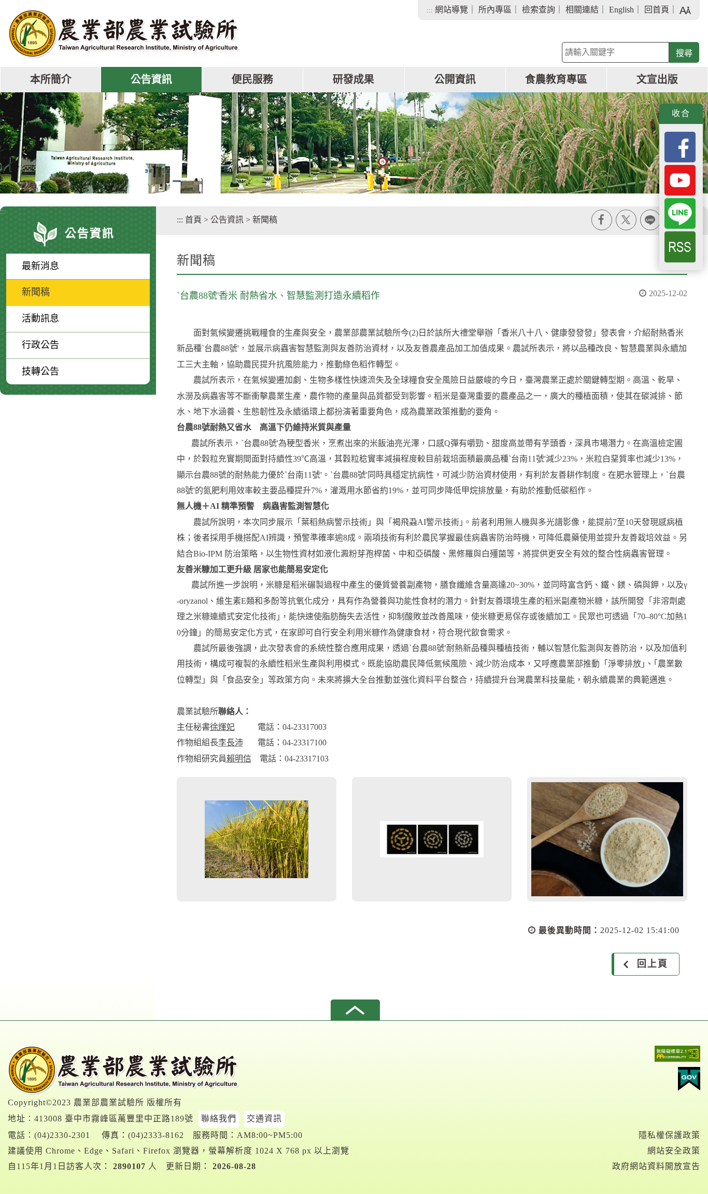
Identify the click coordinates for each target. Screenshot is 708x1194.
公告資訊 (151, 79)
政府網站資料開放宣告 (656, 1166)
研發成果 (353, 79)
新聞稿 (36, 292)
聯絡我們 (218, 1118)
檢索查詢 (538, 9)
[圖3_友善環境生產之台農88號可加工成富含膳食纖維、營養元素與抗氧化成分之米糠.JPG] (607, 839)
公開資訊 (455, 79)
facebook (601, 220)
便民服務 (252, 79)
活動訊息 (40, 318)
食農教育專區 (556, 79)
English (621, 9)
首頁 (193, 219)
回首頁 (656, 9)
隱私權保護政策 (669, 1135)
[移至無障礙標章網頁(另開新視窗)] (656, 1056)
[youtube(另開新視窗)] (680, 179)
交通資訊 (264, 1118)
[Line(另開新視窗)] (680, 212)
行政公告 (40, 345)
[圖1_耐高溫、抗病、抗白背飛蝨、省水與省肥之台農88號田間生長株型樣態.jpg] (256, 839)
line (650, 220)
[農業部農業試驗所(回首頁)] (123, 34)
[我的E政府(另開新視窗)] (656, 1081)
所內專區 (495, 9)
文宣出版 (657, 79)
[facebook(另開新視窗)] (680, 146)
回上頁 (652, 964)
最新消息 (40, 266)
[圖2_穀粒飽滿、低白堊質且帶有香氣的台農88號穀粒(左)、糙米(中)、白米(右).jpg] (432, 839)
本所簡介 (51, 79)
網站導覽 (451, 9)
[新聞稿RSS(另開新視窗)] (680, 246)
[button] (355, 1009)
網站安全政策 (673, 1150)
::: (430, 10)
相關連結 (582, 9)
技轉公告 (40, 371)
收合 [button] (681, 113)
